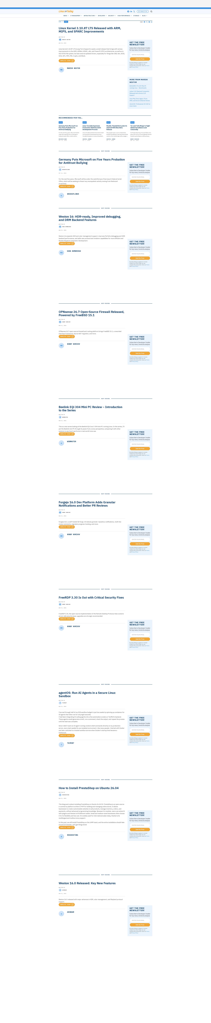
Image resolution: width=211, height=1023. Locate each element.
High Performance (124, 15)
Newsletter (143, 11)
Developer (101, 15)
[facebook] (128, 11)
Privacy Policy (135, 67)
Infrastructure (89, 15)
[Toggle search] (151, 11)
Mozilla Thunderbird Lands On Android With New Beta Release (116, 127)
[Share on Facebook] (144, 22)
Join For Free (140, 59)
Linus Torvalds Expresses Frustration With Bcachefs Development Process (92, 127)
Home (60, 21)
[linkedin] (131, 11)
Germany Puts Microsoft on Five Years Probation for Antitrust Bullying (68, 127)
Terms (147, 65)
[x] (134, 11)
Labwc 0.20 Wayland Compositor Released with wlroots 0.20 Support (139, 93)
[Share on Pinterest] (149, 22)
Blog (143, 15)
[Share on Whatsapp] (151, 22)
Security (111, 15)
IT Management (75, 15)
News (65, 15)
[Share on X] (147, 22)
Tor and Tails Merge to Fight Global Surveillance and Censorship (140, 127)
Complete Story (65, 60)
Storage (136, 15)
